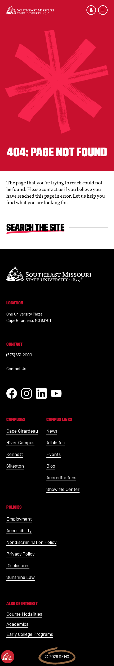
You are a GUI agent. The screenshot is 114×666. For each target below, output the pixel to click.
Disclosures (17, 565)
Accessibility (19, 530)
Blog (50, 466)
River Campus (20, 442)
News (51, 431)
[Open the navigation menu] (103, 10)
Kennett (14, 454)
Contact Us (16, 368)
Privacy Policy (20, 554)
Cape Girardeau (22, 431)
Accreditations (61, 477)
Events (53, 454)
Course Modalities (24, 614)
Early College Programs (29, 634)
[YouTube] (56, 393)
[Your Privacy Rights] (7, 656)
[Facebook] (11, 393)
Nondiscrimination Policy (31, 542)
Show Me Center (63, 489)
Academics (17, 624)
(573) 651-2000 (19, 354)
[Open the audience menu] (91, 10)
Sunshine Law (20, 577)
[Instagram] (26, 393)
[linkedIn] (41, 393)
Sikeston (15, 466)
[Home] (30, 10)
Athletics (55, 442)
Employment (19, 519)
